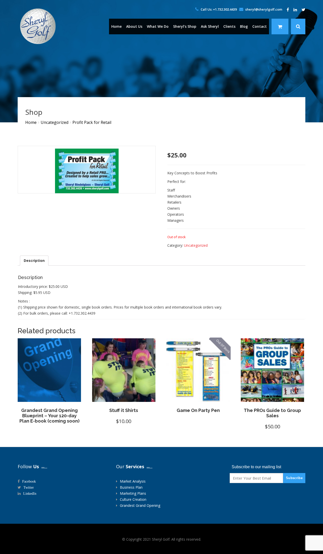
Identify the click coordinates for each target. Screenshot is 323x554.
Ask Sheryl (210, 26)
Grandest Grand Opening (140, 505)
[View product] (65, 397)
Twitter (28, 487)
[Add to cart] (108, 397)
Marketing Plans (133, 493)
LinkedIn (29, 493)
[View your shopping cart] (280, 26)
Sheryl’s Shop (184, 26)
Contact (259, 26)
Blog (244, 26)
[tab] (34, 261)
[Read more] (33, 397)
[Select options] (182, 397)
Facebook (29, 481)
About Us (134, 26)
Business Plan (131, 487)
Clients (229, 26)
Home (116, 26)
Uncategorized (54, 122)
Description (34, 260)
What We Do (158, 26)
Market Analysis (133, 481)
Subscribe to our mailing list (256, 467)
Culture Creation (133, 499)
